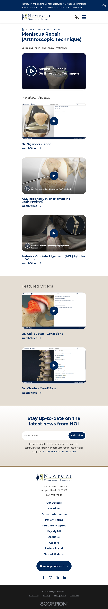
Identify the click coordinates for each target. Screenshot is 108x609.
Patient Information (54, 514)
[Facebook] (43, 577)
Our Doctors (54, 502)
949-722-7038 (54, 495)
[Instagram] (50, 577)
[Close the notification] (104, 5)
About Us (53, 537)
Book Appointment (52, 566)
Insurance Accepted (54, 525)
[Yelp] (57, 577)
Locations (54, 508)
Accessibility (34, 595)
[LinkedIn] (64, 577)
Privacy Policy (50, 451)
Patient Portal (54, 548)
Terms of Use (69, 451)
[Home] (36, 17)
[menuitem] (34, 595)
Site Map (46, 595)
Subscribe (77, 435)
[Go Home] (23, 29)
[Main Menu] (84, 17)
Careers (54, 542)
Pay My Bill (54, 531)
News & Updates (54, 554)
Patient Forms (54, 520)
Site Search (74, 595)
